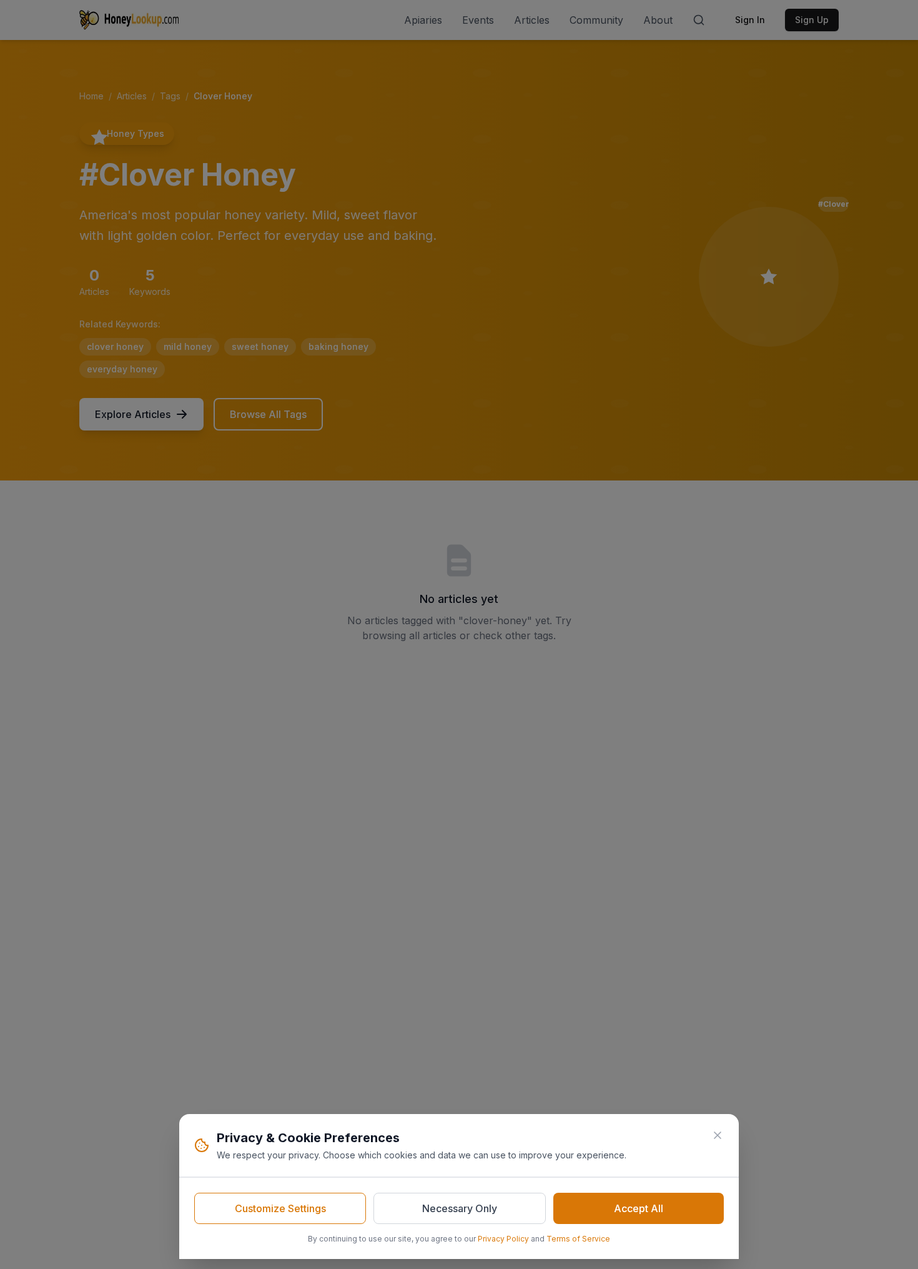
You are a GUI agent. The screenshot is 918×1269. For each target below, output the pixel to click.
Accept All (638, 1208)
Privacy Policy (503, 1238)
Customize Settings (280, 1208)
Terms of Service (578, 1238)
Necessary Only (459, 1208)
